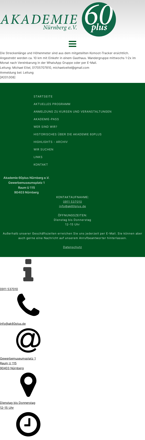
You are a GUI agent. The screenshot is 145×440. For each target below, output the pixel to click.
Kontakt (41, 164)
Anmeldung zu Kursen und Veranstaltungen (73, 111)
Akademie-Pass (46, 119)
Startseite (43, 96)
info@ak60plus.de (72, 206)
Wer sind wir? (45, 126)
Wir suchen (43, 149)
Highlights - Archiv (51, 142)
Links (38, 157)
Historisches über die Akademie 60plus (68, 134)
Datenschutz (72, 247)
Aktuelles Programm (52, 104)
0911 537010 (72, 201)
